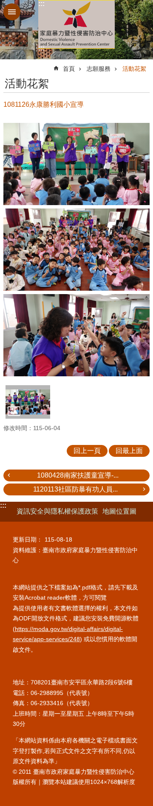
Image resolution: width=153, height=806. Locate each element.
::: (41, 3)
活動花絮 (134, 68)
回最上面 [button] (129, 450)
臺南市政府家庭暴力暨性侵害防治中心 (76, 24)
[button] (28, 401)
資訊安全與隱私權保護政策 (57, 511)
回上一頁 (87, 450)
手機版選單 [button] (11, 11)
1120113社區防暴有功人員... (75, 489)
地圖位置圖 (119, 511)
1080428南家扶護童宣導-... (78, 475)
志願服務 (98, 68)
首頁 (69, 68)
